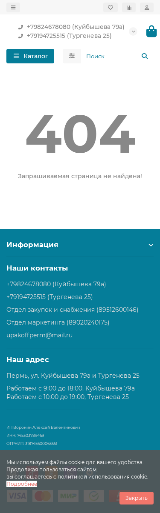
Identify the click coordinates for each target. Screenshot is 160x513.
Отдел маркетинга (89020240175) (58, 322)
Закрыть (136, 498)
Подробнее (21, 484)
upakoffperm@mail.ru (39, 335)
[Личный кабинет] (147, 7)
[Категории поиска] (72, 56)
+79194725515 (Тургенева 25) (69, 35)
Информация (32, 244)
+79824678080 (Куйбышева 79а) (76, 26)
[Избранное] (110, 7)
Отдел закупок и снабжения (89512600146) (72, 310)
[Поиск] (144, 56)
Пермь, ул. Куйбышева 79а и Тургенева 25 (73, 375)
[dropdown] (13, 7)
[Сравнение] (129, 7)
